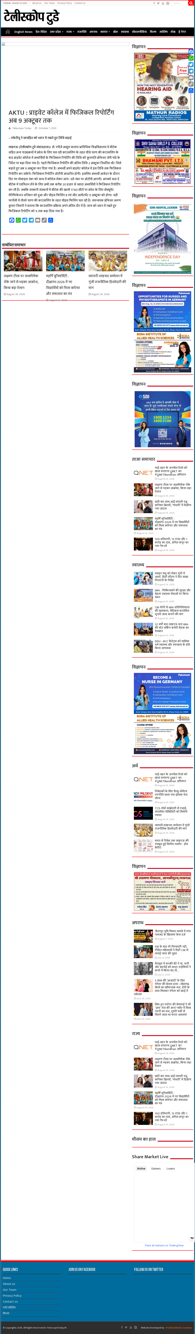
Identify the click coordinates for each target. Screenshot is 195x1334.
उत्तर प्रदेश (55, 32)
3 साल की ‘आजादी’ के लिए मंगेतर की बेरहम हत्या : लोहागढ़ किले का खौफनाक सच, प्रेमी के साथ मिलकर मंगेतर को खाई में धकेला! (162, 987)
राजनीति (81, 32)
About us (37, 3)
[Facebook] (154, 3)
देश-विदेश (41, 32)
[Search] (191, 3)
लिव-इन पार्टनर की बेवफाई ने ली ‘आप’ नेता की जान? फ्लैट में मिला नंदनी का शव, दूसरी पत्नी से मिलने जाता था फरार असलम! (173, 1009)
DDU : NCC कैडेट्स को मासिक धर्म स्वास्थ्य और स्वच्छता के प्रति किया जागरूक (172, 645)
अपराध (93, 32)
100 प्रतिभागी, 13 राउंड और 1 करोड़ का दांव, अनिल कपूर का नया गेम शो (172, 543)
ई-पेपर (182, 32)
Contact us (80, 3)
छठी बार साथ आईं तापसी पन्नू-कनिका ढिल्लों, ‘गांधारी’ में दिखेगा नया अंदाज (173, 505)
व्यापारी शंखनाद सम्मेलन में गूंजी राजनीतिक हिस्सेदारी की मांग (107, 282)
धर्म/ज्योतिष (9, 1307)
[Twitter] (158, 3)
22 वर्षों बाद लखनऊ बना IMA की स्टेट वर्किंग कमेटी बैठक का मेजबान (172, 628)
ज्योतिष (163, 32)
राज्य (69, 32)
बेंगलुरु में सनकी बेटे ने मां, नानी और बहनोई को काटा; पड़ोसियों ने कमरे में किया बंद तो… (173, 967)
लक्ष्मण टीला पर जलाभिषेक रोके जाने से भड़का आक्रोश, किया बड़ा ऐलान (21, 282)
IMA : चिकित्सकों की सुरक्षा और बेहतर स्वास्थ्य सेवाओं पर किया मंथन (173, 594)
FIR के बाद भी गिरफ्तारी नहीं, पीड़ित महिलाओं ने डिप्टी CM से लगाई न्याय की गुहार (171, 950)
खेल (115, 32)
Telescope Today (21, 128)
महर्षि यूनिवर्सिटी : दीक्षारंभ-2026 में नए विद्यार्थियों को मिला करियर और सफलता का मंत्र (63, 285)
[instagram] (167, 3)
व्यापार (104, 32)
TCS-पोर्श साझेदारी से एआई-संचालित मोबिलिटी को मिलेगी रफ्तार (171, 812)
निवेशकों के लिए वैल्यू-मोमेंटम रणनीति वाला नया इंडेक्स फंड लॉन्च (171, 795)
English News (23, 32)
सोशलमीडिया (139, 32)
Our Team (49, 3)
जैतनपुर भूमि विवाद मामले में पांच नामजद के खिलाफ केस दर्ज (173, 933)
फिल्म (153, 32)
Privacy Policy (65, 3)
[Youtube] (163, 3)
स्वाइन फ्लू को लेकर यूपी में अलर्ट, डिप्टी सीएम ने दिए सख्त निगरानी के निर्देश (171, 577)
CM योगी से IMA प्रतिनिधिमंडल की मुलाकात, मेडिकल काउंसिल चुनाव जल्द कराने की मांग (172, 611)
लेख (173, 32)
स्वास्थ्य (125, 32)
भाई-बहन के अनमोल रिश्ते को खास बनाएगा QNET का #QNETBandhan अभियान (171, 471)
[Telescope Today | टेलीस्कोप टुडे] (31, 15)
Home (8, 31)
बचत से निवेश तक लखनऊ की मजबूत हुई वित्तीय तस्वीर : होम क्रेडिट (172, 844)
